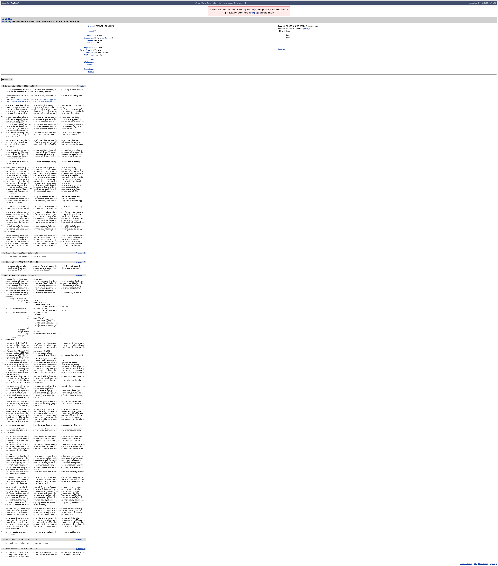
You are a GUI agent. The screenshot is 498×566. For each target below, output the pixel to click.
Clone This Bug (483, 564)
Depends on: (89, 69)
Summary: (7, 21)
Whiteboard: (89, 62)
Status (90, 26)
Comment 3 (80, 275)
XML (475, 564)
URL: (92, 60)
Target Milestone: (87, 50)
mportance (88, 47)
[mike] (288, 37)
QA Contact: (89, 55)
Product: (90, 35)
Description (81, 86)
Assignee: (90, 52)
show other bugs (106, 38)
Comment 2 (80, 262)
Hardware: (90, 43)
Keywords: (89, 64)
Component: (89, 38)
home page (254, 13)
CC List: (282, 31)
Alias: (91, 31)
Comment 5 (80, 549)
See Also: (281, 49)
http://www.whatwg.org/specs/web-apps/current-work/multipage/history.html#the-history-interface (32, 100)
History (306, 29)
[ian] (288, 35)
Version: (90, 40)
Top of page (493, 564)
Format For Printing (466, 564)
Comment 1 (80, 253)
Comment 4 (80, 539)
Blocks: (91, 72)
